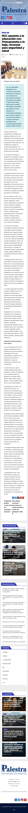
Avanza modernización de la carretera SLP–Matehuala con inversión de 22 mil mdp (13, 534)
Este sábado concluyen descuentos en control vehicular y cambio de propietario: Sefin (18, 506)
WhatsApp (17, 783)
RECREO (5, 678)
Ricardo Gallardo (15, 54)
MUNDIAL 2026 (7, 663)
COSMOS (5, 652)
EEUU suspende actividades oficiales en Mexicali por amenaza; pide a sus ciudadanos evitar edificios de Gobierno (13, 611)
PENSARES (6, 671)
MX (3, 667)
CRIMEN (5, 656)
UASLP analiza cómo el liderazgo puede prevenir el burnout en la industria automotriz (13, 551)
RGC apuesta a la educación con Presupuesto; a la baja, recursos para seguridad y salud (13, 43)
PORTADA (4, 32)
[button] (23, 23)
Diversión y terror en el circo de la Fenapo (13, 621)
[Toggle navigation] (13, 23)
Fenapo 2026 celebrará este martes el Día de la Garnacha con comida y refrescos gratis (14, 604)
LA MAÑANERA (7, 659)
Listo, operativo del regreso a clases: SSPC (14, 641)
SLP (8, 32)
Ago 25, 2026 (8, 540)
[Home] (2, 23)
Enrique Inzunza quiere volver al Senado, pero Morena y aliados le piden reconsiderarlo (13, 590)
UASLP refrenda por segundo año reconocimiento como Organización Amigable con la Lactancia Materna (14, 566)
